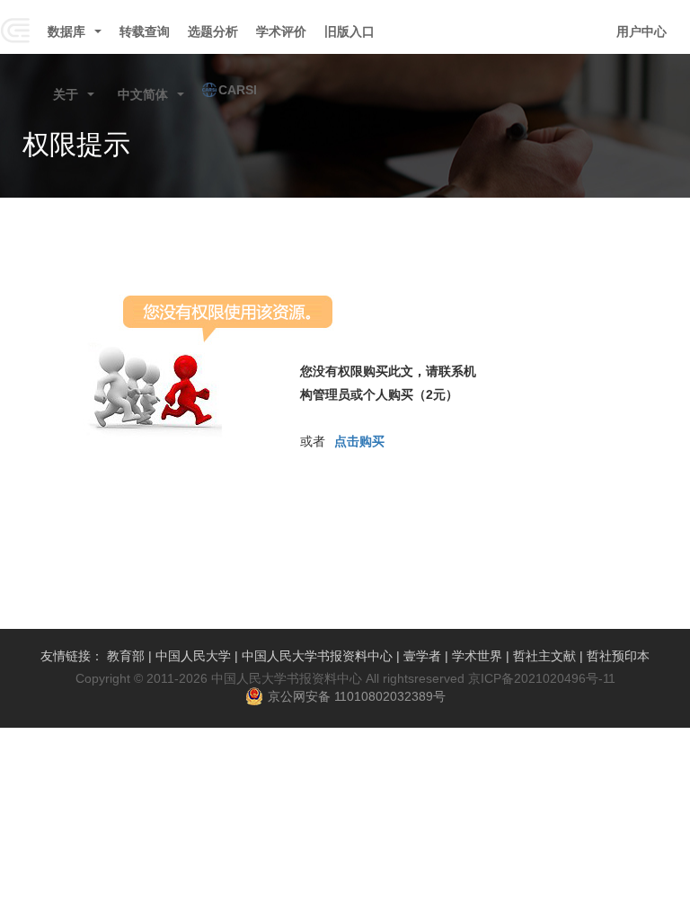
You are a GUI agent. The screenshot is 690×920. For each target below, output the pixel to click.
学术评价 (281, 31)
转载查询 (144, 31)
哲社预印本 (618, 656)
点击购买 (359, 441)
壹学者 (422, 656)
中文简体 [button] (143, 94)
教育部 (126, 656)
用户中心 (641, 31)
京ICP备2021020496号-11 (541, 678)
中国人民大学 (193, 656)
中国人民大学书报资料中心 (317, 656)
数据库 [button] (66, 31)
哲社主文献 (544, 656)
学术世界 (477, 656)
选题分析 (213, 31)
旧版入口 (349, 31)
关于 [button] (65, 94)
